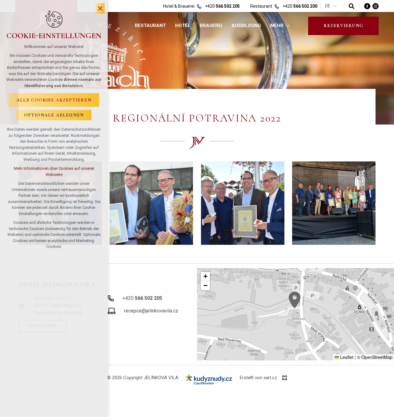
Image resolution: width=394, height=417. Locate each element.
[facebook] (367, 5)
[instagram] (375, 5)
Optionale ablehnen (54, 115)
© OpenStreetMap (374, 357)
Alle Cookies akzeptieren (53, 100)
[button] (294, 300)
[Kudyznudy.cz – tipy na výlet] (209, 380)
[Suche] (351, 6)
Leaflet (346, 357)
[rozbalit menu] (288, 26)
